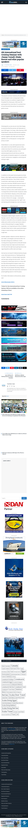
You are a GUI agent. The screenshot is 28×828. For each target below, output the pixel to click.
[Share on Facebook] (5, 70)
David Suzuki (13, 668)
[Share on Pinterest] (20, 70)
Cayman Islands (5, 668)
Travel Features (4, 808)
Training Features (4, 805)
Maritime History (4, 801)
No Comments (5, 66)
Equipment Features (5, 796)
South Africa (8, 714)
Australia (8, 666)
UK (17, 714)
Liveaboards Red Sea (8, 687)
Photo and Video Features (6, 803)
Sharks (3, 714)
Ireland (14, 676)
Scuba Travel (7, 711)
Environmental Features (6, 793)
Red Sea (5, 695)
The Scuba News (13, 814)
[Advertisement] (14, 19)
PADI (14, 692)
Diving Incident (17, 671)
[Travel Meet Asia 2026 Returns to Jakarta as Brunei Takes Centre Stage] (14, 425)
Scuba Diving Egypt (9, 700)
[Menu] (2, 2)
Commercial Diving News (6, 753)
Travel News (3, 774)
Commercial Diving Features (6, 784)
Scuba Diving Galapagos (6, 703)
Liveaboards (19, 679)
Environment (6, 674)
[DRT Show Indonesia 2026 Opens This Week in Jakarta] (14, 444)
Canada (14, 665)
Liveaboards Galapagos (18, 682)
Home (3, 35)
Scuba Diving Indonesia (18, 703)
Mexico (4, 692)
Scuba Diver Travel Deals (8, 697)
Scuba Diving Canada (19, 697)
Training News (4, 772)
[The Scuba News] (14, 2)
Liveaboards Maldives (16, 684)
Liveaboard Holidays (8, 679)
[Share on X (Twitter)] (12, 70)
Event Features (4, 798)
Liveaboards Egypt (7, 682)
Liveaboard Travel (20, 687)
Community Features (5, 786)
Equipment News (4, 765)
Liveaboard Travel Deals (8, 689)
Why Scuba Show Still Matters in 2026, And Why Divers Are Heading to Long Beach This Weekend (13, 415)
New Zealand (9, 692)
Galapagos (23, 674)
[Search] (26, 2)
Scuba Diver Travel (17, 695)
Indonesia (9, 676)
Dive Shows (4, 671)
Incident (3, 676)
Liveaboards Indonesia (6, 684)
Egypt (23, 671)
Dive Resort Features (5, 791)
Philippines (19, 692)
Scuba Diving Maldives (9, 705)
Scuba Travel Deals (19, 711)
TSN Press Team (8, 64)
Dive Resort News (4, 760)
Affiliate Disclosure (18, 816)
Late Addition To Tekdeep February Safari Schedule (7, 377)
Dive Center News (4, 757)
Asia (3, 666)
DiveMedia (8, 816)
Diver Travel (20, 668)
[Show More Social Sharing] (25, 70)
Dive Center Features (5, 789)
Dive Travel (10, 671)
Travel (13, 714)
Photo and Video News (5, 769)
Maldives (19, 689)
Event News (3, 767)
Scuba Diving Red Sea (10, 708)
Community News (5, 49)
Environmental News (15, 674)
